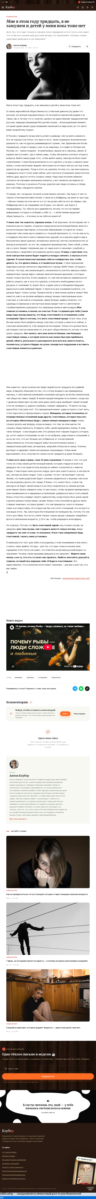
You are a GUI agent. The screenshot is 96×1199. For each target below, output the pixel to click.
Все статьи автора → (18, 819)
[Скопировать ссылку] (87, 688)
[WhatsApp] (81, 688)
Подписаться (48, 1076)
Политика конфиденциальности (14, 1171)
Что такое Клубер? (9, 1152)
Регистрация (79, 714)
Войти (65, 714)
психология (56, 677)
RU (7, 2)
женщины (18, 677)
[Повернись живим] (90, 1189)
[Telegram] (75, 688)
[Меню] (2, 7)
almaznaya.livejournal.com (76, 578)
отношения (42, 677)
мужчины (30, 677)
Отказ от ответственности (12, 1167)
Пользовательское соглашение (14, 1160)
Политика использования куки (13, 1175)
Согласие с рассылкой (10, 1163)
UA (3, 2)
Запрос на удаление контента (13, 1178)
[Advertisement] (48, 368)
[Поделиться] (87, 46)
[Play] (79, 2)
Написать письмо (8, 1156)
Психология (11, 16)
